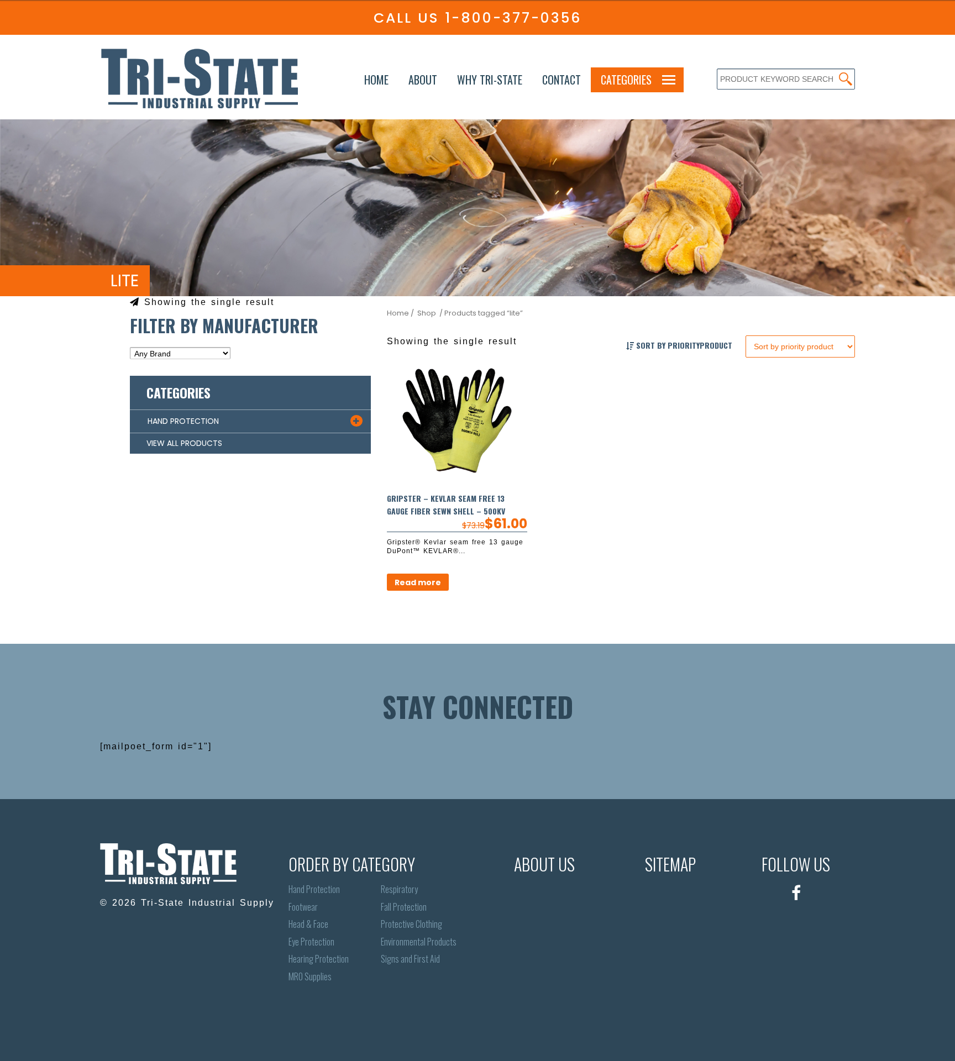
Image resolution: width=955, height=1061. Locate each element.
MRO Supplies (310, 976)
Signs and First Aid (410, 959)
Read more (418, 582)
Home (376, 79)
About (422, 79)
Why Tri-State (489, 79)
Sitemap (670, 864)
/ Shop (423, 313)
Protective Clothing (411, 924)
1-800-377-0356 (513, 18)
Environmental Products (418, 942)
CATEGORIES (626, 79)
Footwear (303, 907)
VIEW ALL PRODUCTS (184, 443)
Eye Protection (311, 942)
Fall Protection (404, 907)
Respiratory (399, 889)
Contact (561, 79)
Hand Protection (314, 889)
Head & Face (308, 924)
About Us (544, 864)
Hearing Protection (318, 959)
